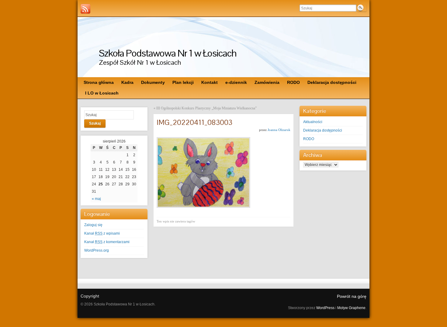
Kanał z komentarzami (107, 242)
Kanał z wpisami (102, 233)
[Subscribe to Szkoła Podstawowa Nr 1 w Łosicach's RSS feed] (85, 9)
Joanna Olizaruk (279, 130)
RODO (308, 139)
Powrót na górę (351, 296)
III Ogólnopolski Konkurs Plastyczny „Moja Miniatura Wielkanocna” (206, 108)
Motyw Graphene (351, 308)
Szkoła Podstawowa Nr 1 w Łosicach (168, 53)
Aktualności (312, 122)
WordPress (325, 308)
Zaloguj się (93, 225)
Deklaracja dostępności (322, 130)
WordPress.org (96, 250)
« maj (96, 199)
